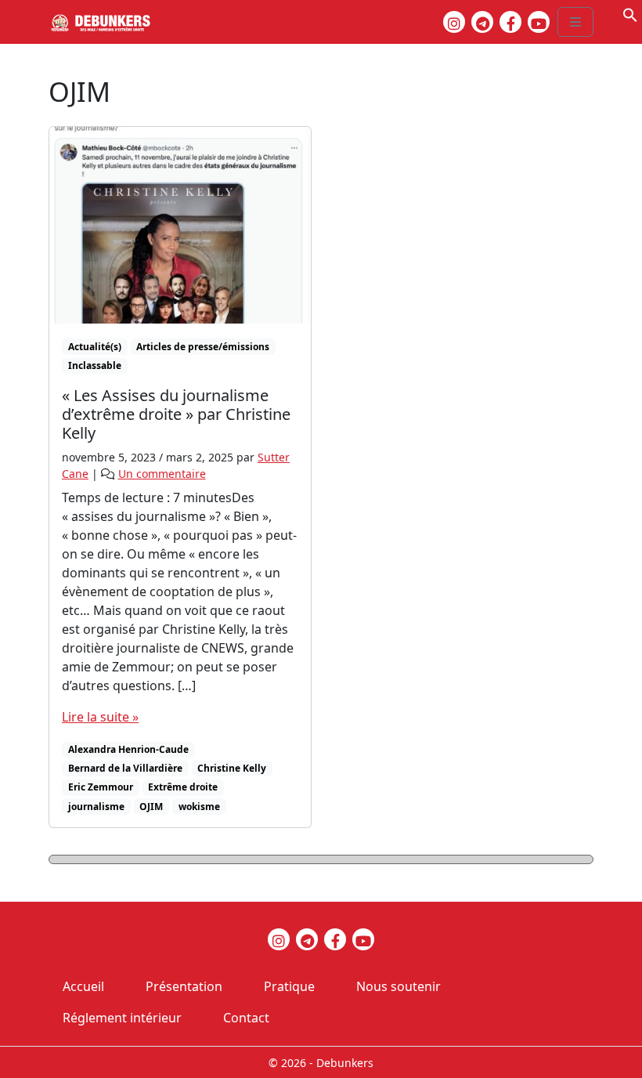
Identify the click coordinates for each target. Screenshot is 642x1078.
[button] (630, 13)
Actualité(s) (94, 346)
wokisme (199, 806)
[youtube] (539, 22)
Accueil (83, 986)
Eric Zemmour (100, 787)
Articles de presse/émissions (202, 346)
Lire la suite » (100, 716)
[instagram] (454, 22)
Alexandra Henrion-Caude (128, 749)
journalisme (96, 806)
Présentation (184, 986)
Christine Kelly (231, 768)
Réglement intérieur (122, 1017)
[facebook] (510, 22)
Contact (246, 1017)
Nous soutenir (398, 986)
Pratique (289, 986)
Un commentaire (162, 473)
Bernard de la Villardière (125, 768)
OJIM (151, 806)
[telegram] (482, 22)
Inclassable (94, 365)
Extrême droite (183, 787)
